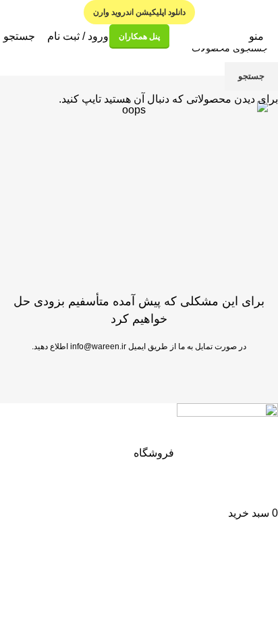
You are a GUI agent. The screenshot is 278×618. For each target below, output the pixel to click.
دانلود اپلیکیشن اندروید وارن (139, 12)
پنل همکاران (139, 36)
